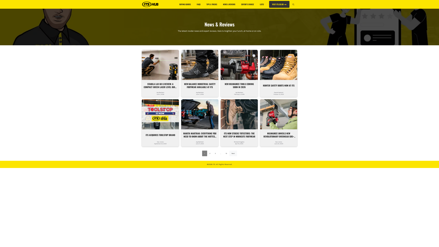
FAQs (199, 4)
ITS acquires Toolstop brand (160, 135)
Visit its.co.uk (278, 4)
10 (226, 153)
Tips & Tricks (211, 4)
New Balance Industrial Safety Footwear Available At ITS (199, 86)
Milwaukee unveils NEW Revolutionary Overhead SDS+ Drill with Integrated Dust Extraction (279, 135)
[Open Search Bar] (293, 4)
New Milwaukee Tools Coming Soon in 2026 (239, 86)
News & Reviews (229, 4)
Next (233, 153)
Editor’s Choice (247, 4)
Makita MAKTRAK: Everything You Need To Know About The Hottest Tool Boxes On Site (199, 135)
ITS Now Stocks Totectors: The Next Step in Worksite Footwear (239, 135)
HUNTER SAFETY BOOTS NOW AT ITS (278, 85)
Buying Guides (185, 4)
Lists (262, 4)
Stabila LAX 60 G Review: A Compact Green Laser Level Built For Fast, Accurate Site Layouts (160, 86)
